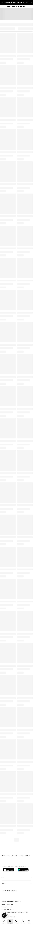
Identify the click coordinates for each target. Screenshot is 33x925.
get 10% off (24, 2)
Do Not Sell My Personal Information (15, 912)
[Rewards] (4, 915)
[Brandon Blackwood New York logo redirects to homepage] (16, 6)
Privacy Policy (6, 907)
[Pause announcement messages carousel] (2, 2)
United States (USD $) (8, 891)
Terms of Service (7, 904)
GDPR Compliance (7, 909)
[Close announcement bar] (31, 2)
